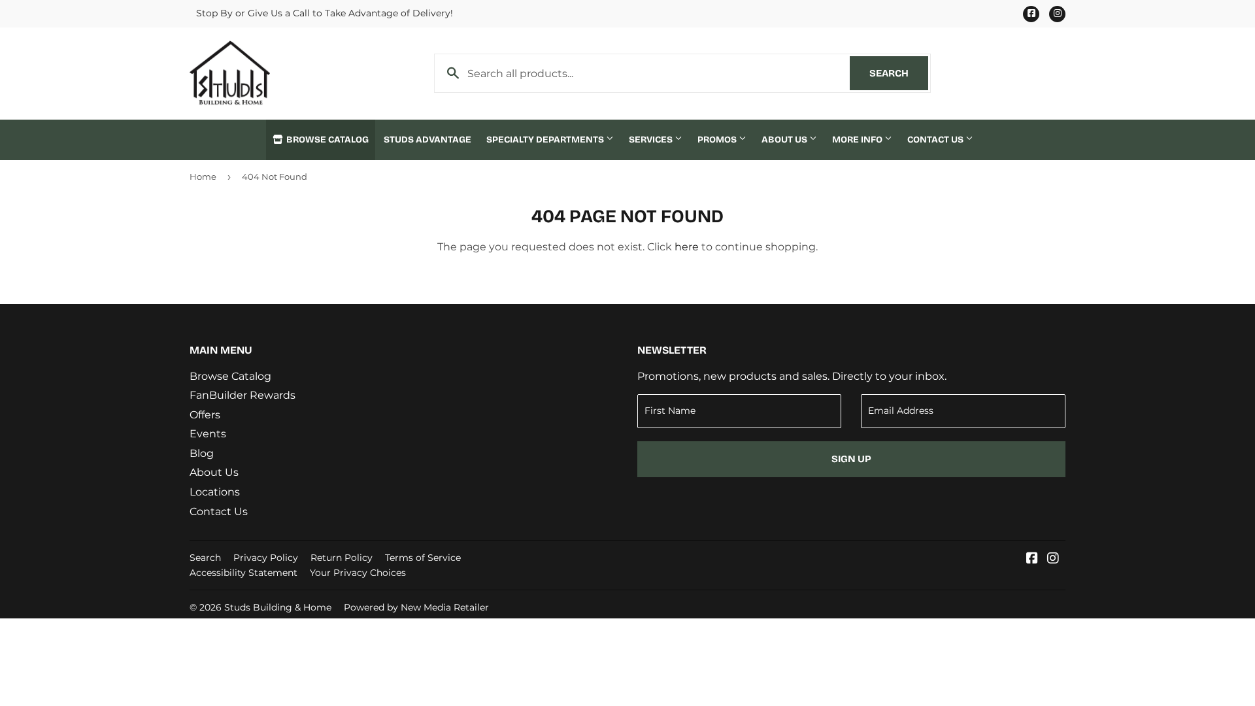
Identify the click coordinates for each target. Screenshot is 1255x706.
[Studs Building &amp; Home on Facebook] (1032, 559)
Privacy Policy (265, 557)
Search (898, 73)
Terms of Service (423, 557)
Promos (718, 139)
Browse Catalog (326, 139)
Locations (215, 492)
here (687, 247)
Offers (205, 415)
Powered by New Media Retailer (416, 607)
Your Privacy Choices (358, 572)
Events (208, 434)
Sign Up (851, 459)
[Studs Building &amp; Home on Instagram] (1053, 559)
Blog (202, 453)
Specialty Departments (546, 139)
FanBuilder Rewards (242, 395)
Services (652, 139)
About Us (785, 139)
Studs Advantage (427, 139)
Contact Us (936, 139)
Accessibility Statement (243, 572)
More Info (858, 139)
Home (203, 176)
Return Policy (341, 557)
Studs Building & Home (277, 607)
